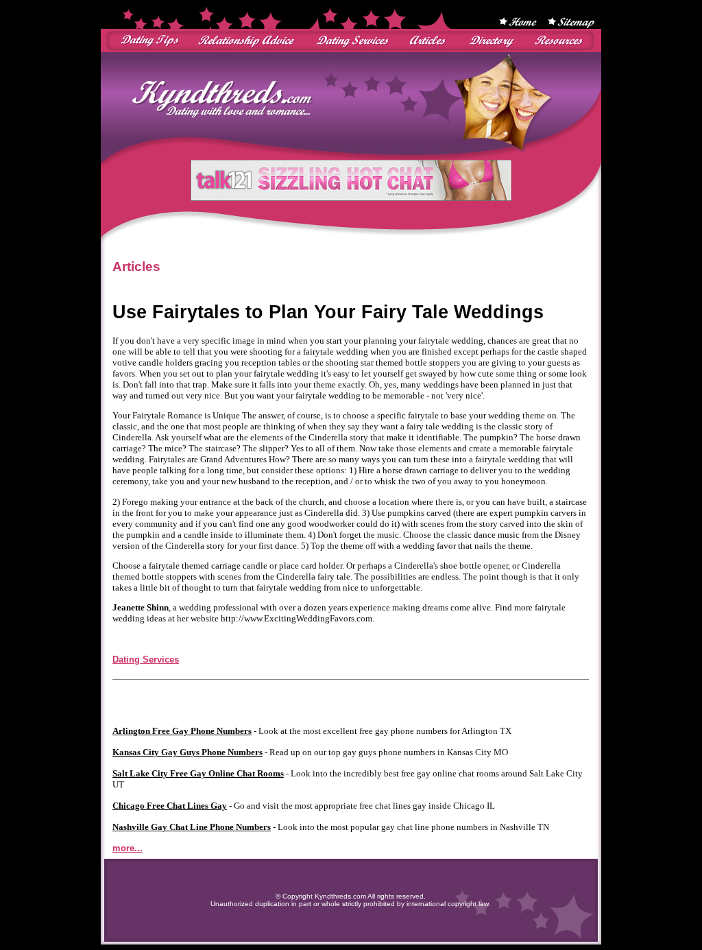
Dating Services (145, 659)
